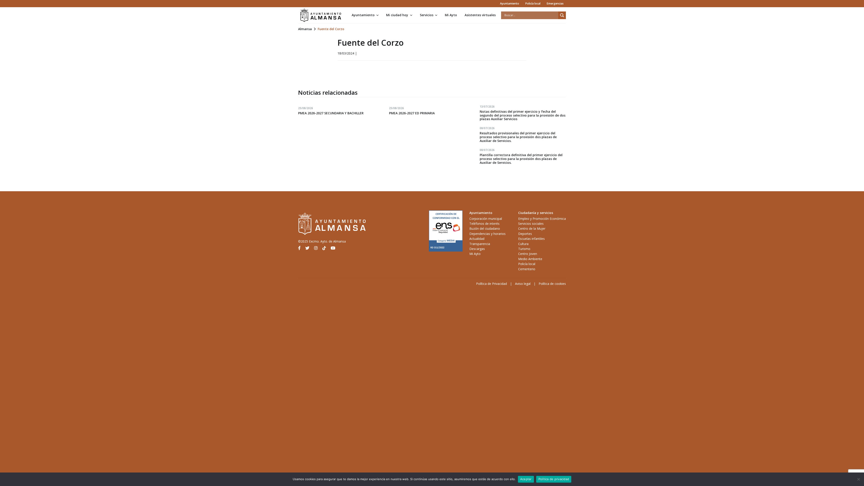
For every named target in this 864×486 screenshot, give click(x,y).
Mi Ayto (451, 15)
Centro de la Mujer (531, 228)
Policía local (532, 3)
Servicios (426, 15)
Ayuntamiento (509, 3)
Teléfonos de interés (484, 223)
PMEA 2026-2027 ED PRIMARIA (412, 113)
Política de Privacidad (491, 283)
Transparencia (479, 244)
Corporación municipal (485, 218)
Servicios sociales (531, 223)
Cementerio (526, 269)
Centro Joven (527, 254)
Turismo (524, 249)
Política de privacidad (553, 479)
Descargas (477, 249)
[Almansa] (320, 15)
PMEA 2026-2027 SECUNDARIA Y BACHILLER (331, 113)
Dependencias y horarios (487, 234)
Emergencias (555, 3)
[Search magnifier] (562, 15)
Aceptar (526, 479)
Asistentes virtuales (480, 15)
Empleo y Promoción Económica (542, 218)
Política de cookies (552, 283)
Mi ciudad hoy (397, 15)
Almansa (305, 29)
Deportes (525, 234)
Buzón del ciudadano (484, 228)
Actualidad (476, 238)
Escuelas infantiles (531, 238)
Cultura (523, 244)
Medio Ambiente (530, 259)
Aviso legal (523, 283)
